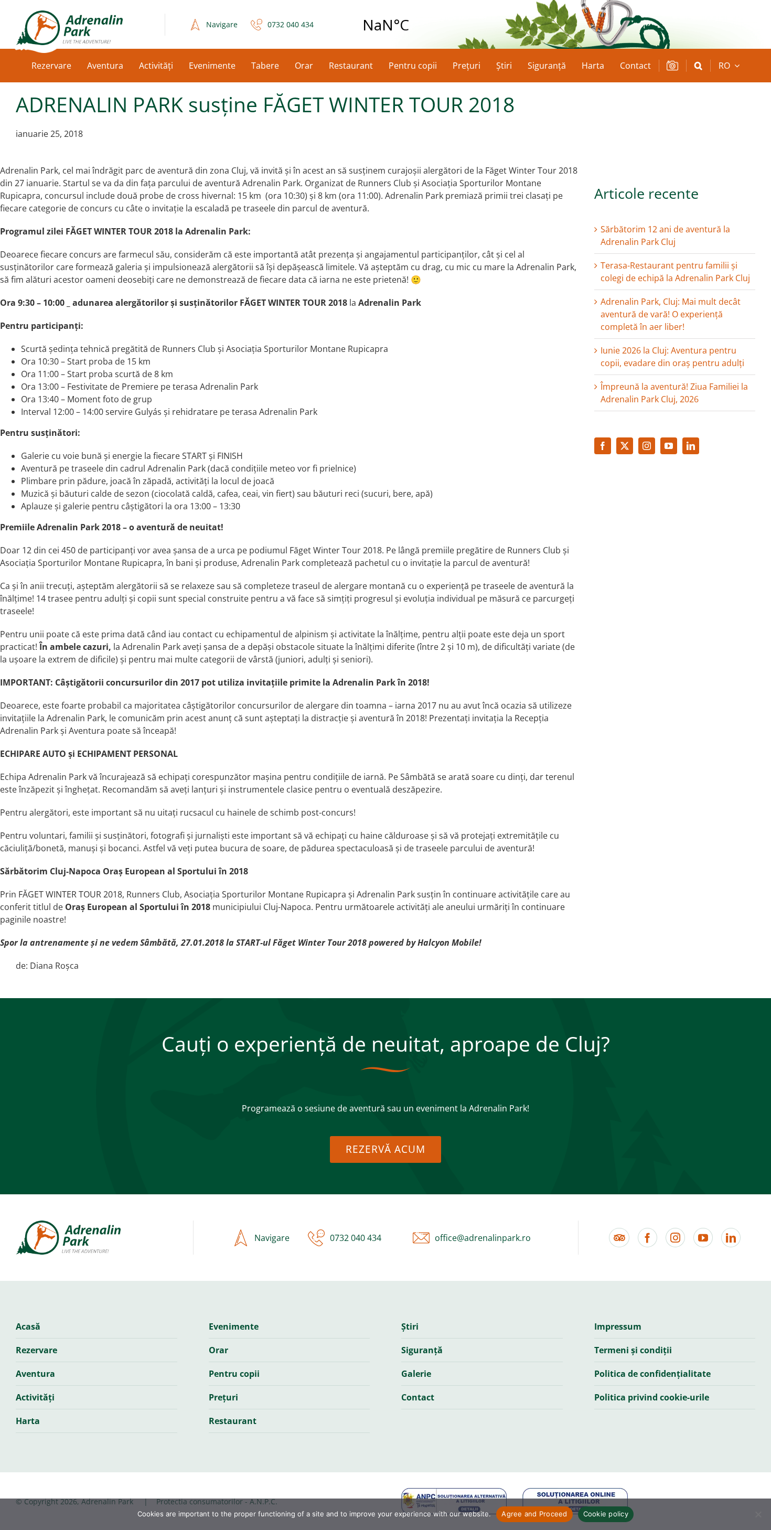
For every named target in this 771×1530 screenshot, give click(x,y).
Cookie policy (605, 1514)
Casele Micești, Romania (385, 24)
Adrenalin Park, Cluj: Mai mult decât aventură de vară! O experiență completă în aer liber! (671, 314)
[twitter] (624, 445)
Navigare (222, 24)
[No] (758, 1514)
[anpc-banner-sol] (575, 1492)
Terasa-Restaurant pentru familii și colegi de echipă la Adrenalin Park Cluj (675, 272)
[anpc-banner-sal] (454, 1492)
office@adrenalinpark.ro (483, 1238)
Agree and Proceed (534, 1514)
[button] (698, 65)
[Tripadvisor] (619, 1237)
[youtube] (668, 445)
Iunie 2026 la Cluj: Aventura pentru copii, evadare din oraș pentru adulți (672, 357)
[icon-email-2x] (419, 1237)
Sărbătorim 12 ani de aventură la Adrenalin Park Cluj (665, 235)
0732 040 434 (290, 24)
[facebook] (602, 445)
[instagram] (646, 445)
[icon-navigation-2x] (192, 25)
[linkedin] (690, 445)
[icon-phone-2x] (253, 25)
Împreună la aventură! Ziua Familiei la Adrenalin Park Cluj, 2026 (674, 393)
